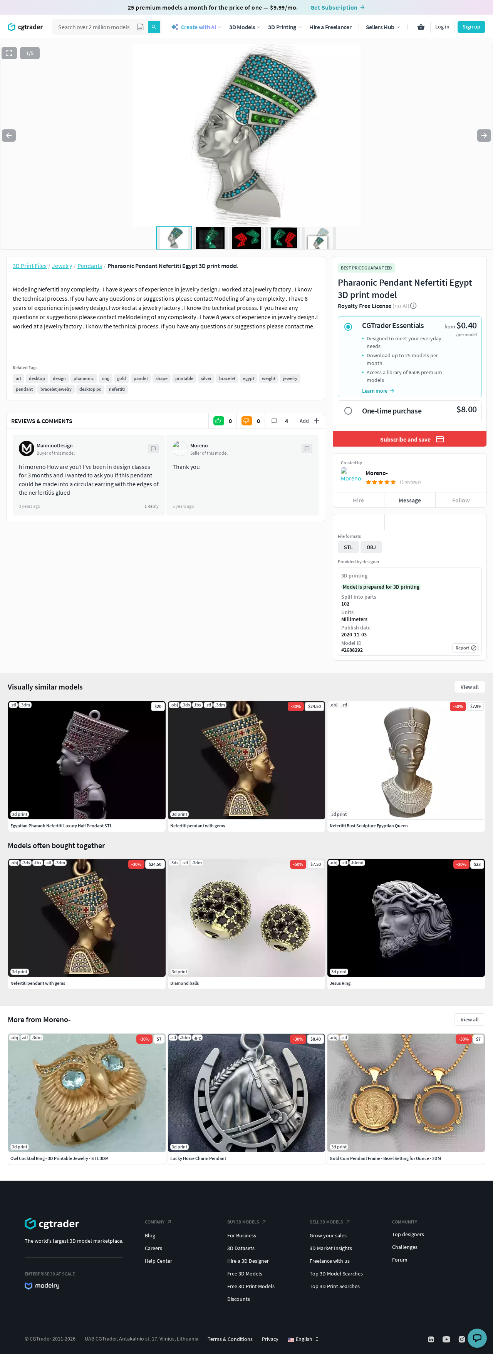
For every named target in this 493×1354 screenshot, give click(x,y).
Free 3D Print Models (251, 1286)
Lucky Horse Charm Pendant (198, 1158)
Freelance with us (330, 1260)
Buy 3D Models (243, 1222)
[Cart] (421, 27)
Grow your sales (328, 1235)
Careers (153, 1248)
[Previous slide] (9, 135)
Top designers (408, 1234)
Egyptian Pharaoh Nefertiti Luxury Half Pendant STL (61, 825)
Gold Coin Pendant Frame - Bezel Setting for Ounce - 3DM (385, 1158)
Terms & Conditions (230, 1339)
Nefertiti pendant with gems (37, 983)
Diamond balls (184, 983)
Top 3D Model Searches (336, 1273)
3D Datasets (241, 1248)
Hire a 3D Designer (248, 1260)
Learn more (374, 390)
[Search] (154, 27)
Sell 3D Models (326, 1222)
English (300, 1339)
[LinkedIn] (432, 1339)
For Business (241, 1235)
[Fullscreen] (9, 53)
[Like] (358, 522)
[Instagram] (462, 1339)
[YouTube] (447, 1339)
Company (154, 1222)
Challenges (405, 1247)
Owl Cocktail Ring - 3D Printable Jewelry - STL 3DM (59, 1158)
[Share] (460, 522)
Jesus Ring (340, 983)
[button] (140, 27)
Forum (399, 1259)
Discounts (238, 1298)
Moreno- (377, 473)
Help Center (158, 1260)
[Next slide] (484, 135)
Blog (150, 1235)
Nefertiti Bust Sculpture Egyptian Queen (369, 825)
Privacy (270, 1339)
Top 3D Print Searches (335, 1286)
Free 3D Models (244, 1273)
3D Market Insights (331, 1248)
